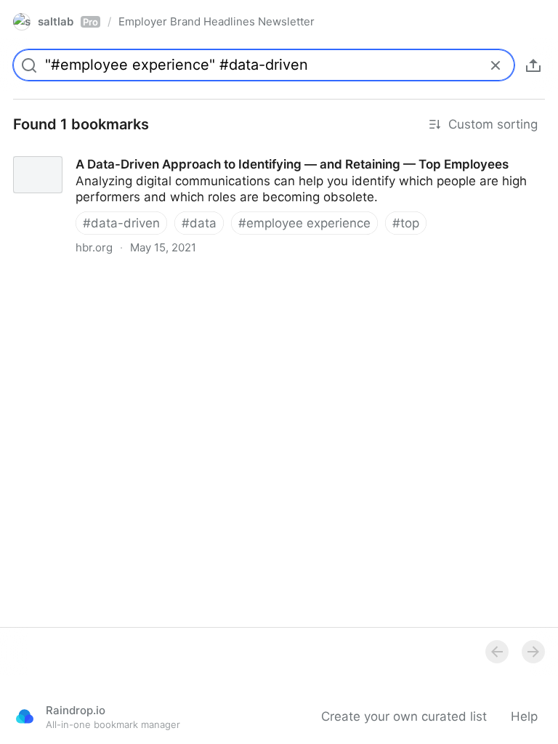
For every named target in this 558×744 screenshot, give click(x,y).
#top (405, 223)
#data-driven (121, 223)
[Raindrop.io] (24, 716)
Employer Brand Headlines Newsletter (216, 21)
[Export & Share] (533, 65)
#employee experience (304, 223)
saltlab (68, 21)
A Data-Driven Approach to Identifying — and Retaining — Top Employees (215, 151)
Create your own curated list (404, 716)
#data (199, 223)
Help (524, 716)
